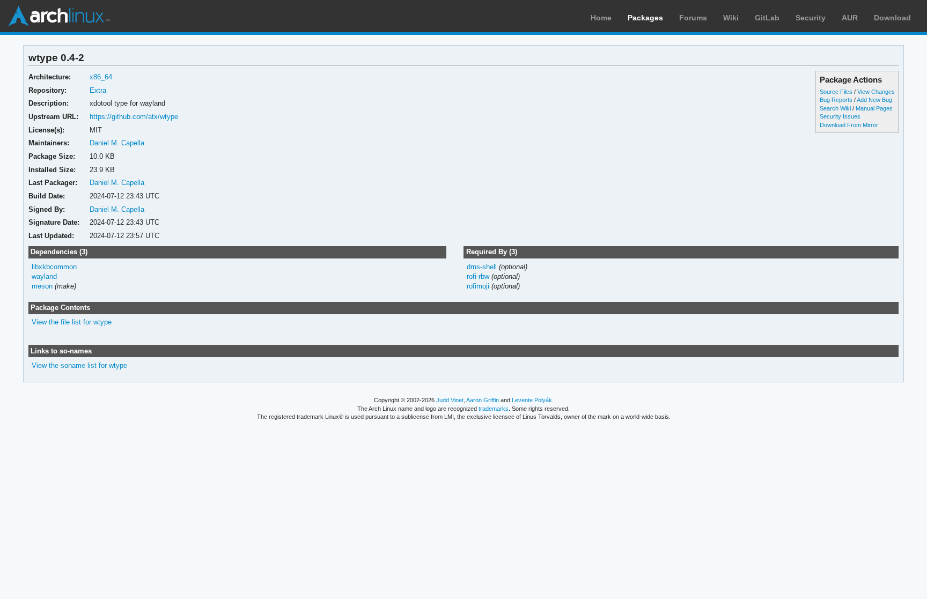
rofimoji (478, 286)
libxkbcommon (54, 267)
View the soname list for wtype (79, 365)
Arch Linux (59, 16)
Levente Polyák (532, 400)
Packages (645, 17)
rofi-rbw (478, 276)
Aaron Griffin (482, 400)
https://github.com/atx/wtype (134, 117)
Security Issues (840, 116)
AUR (850, 17)
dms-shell (482, 267)
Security (811, 17)
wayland (44, 276)
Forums (693, 17)
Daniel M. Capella (117, 143)
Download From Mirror (849, 125)
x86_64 (101, 77)
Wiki (731, 17)
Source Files (836, 91)
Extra (98, 90)
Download (892, 17)
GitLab (767, 17)
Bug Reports (836, 100)
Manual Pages (874, 108)
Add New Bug (874, 100)
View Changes (876, 91)
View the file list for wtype (72, 322)
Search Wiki (835, 108)
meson (42, 286)
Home (601, 17)
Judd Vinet (450, 400)
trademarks (494, 408)
